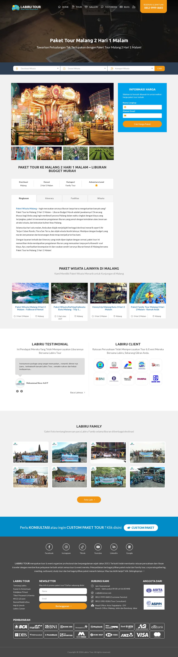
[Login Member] (134, 7)
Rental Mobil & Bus (21, 602)
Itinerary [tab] (49, 198)
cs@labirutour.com (103, 593)
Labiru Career (19, 608)
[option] (62, 114)
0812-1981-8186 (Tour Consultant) (110, 601)
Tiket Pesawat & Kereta (23, 595)
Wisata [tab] (100, 198)
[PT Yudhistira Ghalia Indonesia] (147, 477)
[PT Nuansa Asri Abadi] (31, 477)
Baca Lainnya (76, 392)
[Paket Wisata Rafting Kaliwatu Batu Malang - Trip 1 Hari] (69, 293)
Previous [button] (16, 114)
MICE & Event (19, 599)
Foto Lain (88, 499)
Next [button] (109, 114)
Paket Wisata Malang (26, 208)
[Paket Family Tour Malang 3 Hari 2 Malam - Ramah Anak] (147, 293)
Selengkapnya (136, 571)
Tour (78, 7)
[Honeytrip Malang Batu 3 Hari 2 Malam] (108, 293)
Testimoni (110, 7)
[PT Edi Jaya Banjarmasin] (69, 477)
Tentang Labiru (19, 585)
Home (65, 7)
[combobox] (36, 68)
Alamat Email (129, 111)
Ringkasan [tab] (24, 198)
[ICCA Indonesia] (108, 452)
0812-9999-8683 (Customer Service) (111, 597)
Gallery (93, 7)
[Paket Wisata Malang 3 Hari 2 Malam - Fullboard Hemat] (30, 293)
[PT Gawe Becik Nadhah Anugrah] (147, 452)
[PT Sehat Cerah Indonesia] (108, 477)
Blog (126, 7)
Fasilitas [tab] (75, 198)
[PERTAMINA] (69, 452)
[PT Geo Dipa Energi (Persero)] (31, 452)
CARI (159, 68)
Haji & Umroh (18, 605)
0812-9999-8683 (153, 7)
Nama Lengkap (129, 102)
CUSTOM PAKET (142, 527)
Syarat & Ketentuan (22, 589)
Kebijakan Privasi (20, 592)
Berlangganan (63, 606)
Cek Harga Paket (142, 124)
